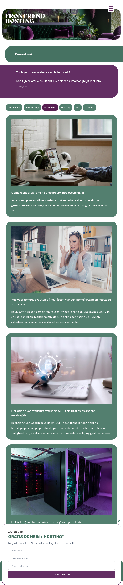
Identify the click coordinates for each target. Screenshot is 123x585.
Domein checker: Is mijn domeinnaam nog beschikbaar (47, 193)
